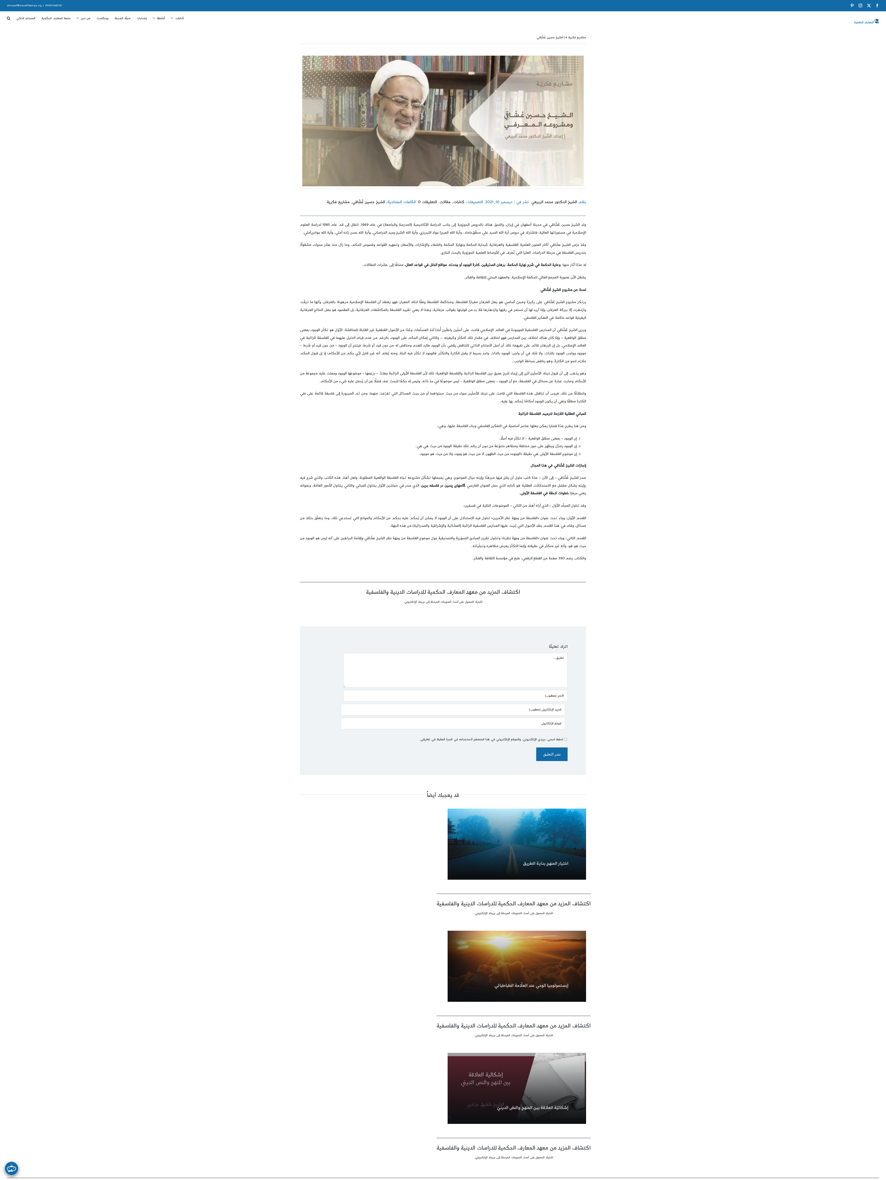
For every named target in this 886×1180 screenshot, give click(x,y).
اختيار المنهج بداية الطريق (545, 863)
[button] (8, 16)
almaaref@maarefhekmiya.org (24, 5)
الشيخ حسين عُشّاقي (368, 202)
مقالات (445, 202)
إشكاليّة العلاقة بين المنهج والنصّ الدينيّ (532, 1107)
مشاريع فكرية (338, 202)
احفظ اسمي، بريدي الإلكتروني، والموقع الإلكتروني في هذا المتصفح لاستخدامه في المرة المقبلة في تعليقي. (491, 739)
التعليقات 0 (427, 202)
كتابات (458, 202)
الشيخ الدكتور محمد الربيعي (554, 202)
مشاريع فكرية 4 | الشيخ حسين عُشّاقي (561, 37)
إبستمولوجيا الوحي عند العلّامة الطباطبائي (531, 985)
